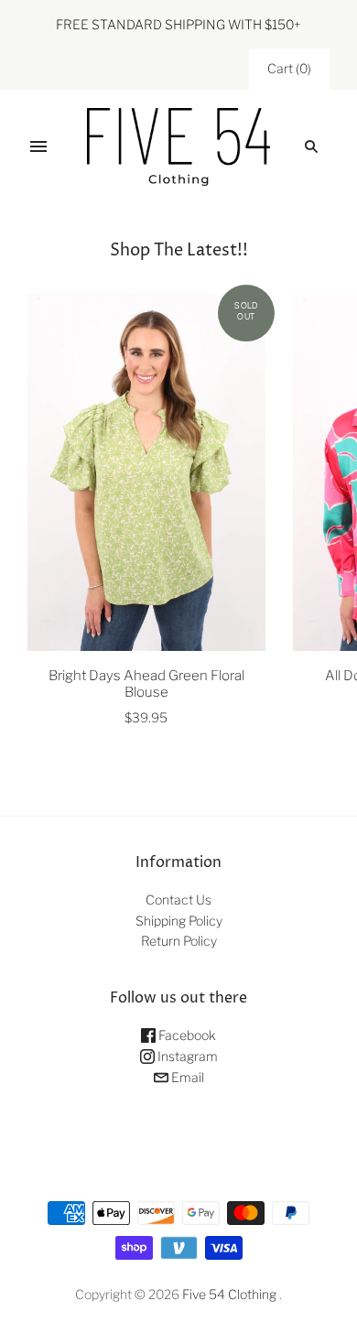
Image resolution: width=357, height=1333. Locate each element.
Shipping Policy (178, 920)
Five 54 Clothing (229, 1294)
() (289, 68)
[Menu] (38, 146)
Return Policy (179, 940)
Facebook (186, 1035)
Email (186, 1077)
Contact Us (178, 899)
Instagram (186, 1056)
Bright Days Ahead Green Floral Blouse (146, 684)
